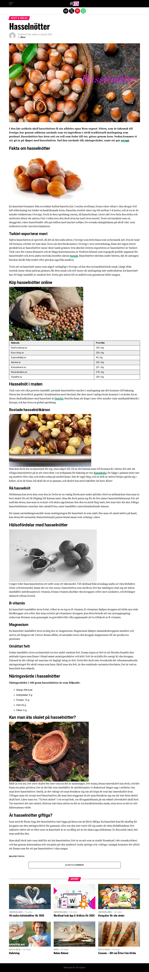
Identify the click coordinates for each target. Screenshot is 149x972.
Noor (23, 37)
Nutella (59, 398)
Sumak (74, 255)
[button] (11, 3)
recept (125, 140)
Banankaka (100, 472)
